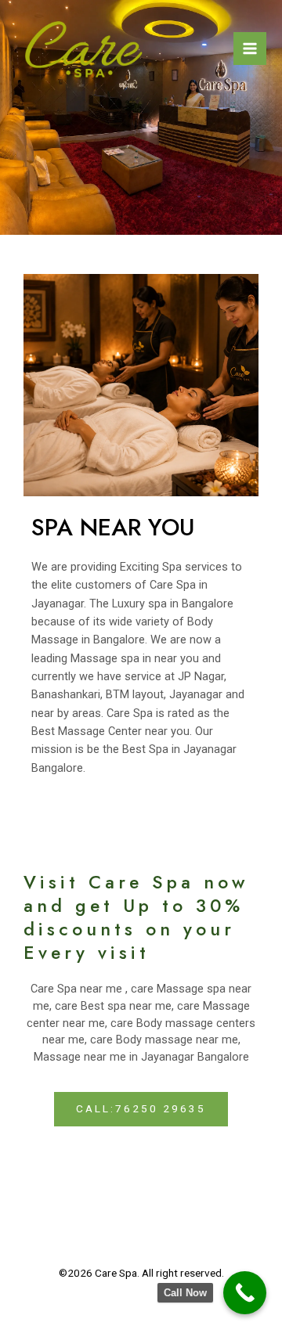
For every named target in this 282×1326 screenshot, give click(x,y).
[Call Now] (244, 1292)
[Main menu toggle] (249, 48)
